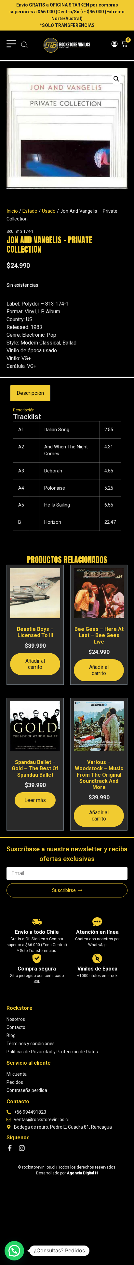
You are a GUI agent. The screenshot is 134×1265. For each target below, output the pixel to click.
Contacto (16, 1027)
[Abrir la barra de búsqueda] (24, 45)
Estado (29, 211)
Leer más (35, 800)
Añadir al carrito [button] (35, 664)
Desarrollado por (67, 1173)
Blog (11, 1035)
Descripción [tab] (30, 393)
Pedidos (15, 1082)
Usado (49, 211)
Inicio (12, 211)
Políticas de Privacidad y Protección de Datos (52, 1051)
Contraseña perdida (27, 1090)
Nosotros (16, 1019)
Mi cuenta (17, 1074)
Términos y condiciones (31, 1043)
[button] (116, 79)
